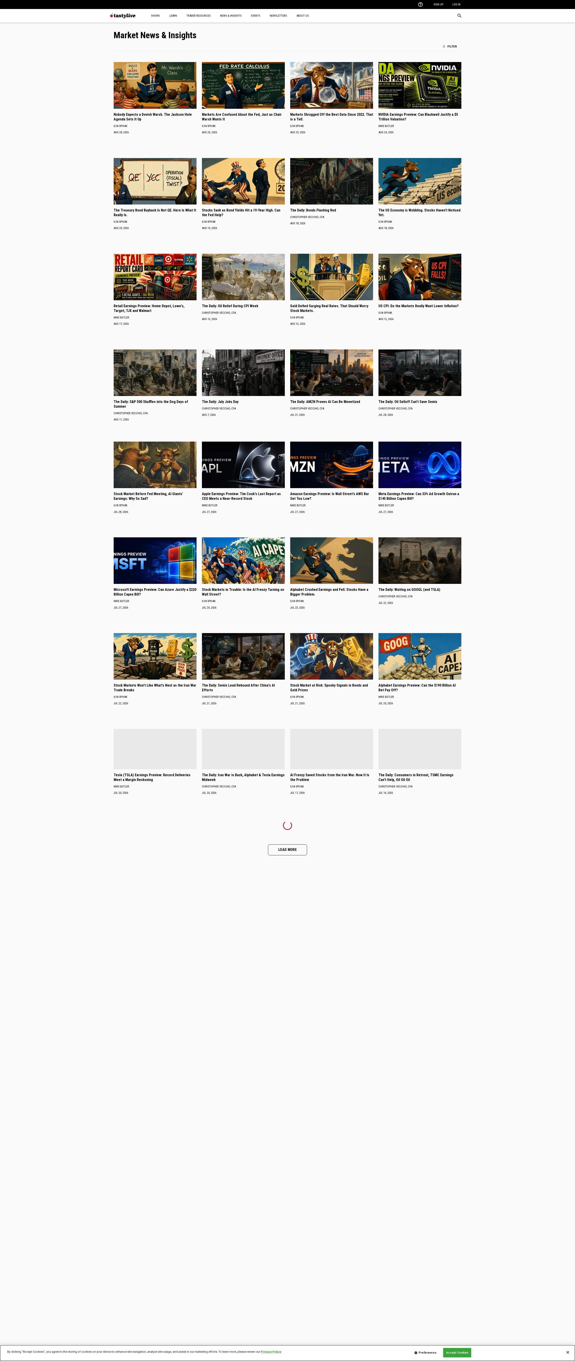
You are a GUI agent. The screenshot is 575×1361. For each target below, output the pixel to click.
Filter (452, 46)
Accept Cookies (457, 1352)
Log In (456, 4)
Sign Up (438, 4)
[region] (287, 1353)
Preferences (427, 1352)
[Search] (459, 15)
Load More (287, 849)
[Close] (568, 1352)
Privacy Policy (271, 1352)
